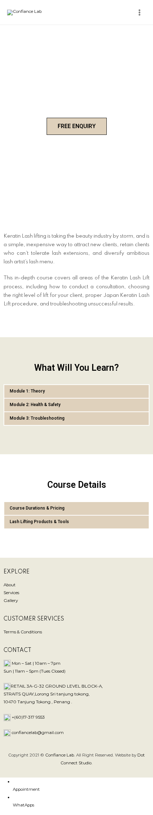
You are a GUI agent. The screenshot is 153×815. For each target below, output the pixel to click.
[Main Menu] (139, 12)
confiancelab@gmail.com (38, 732)
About (10, 584)
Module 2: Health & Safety (35, 404)
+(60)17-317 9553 (28, 717)
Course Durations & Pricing (37, 508)
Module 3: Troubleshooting (37, 418)
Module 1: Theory (27, 391)
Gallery (11, 600)
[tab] (76, 391)
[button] (77, 126)
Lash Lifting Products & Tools (39, 521)
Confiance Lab (59, 755)
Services (11, 592)
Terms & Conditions (23, 631)
